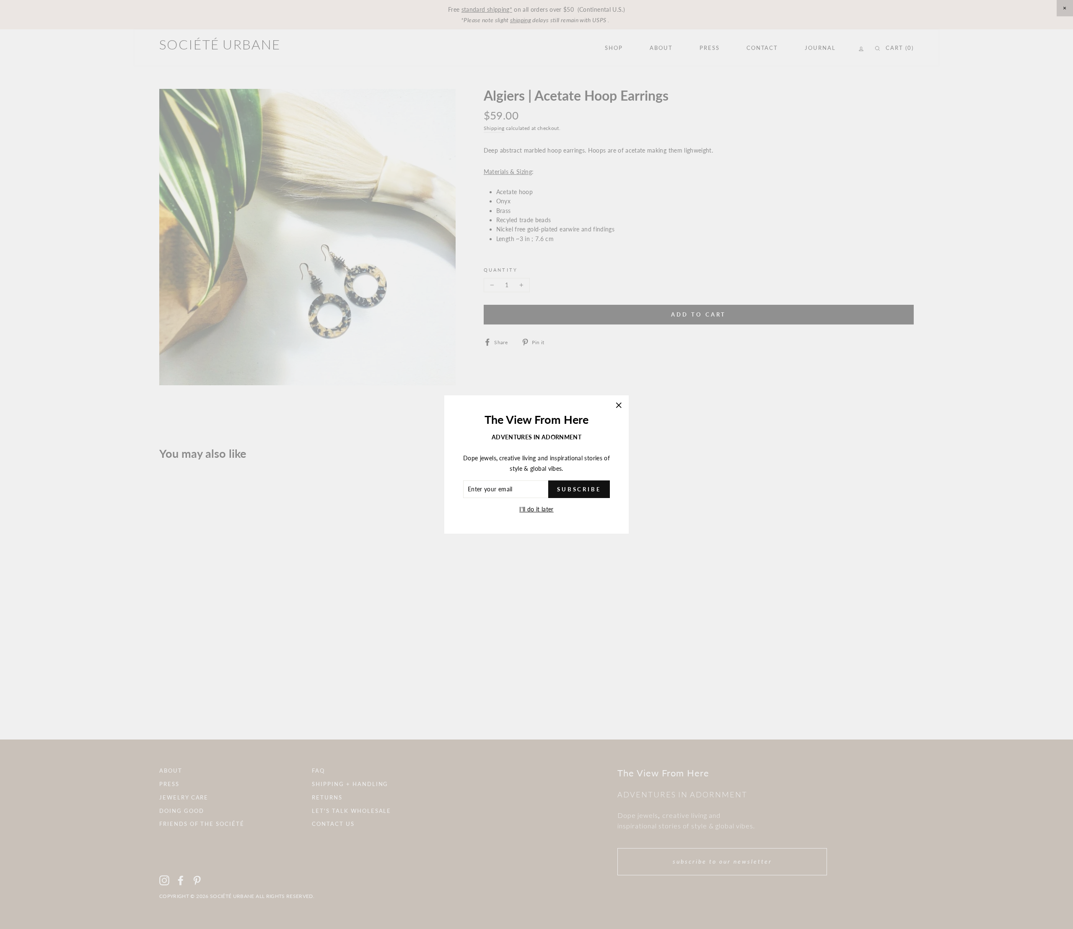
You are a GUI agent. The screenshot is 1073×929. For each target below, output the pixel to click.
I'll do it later (536, 509)
